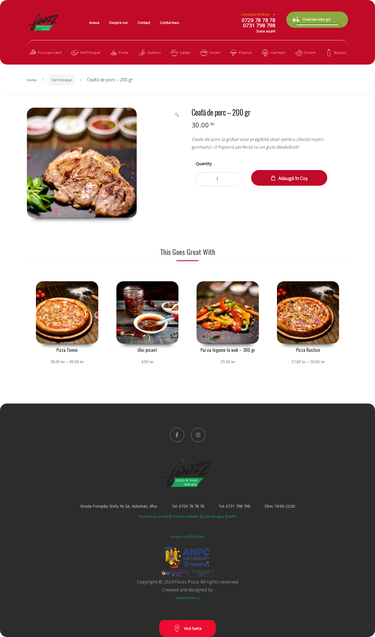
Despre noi (118, 22)
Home (32, 79)
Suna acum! (265, 31)
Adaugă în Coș (293, 178)
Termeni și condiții (154, 516)
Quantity (204, 163)
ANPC (232, 516)
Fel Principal (62, 79)
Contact (144, 22)
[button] (176, 114)
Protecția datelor (185, 516)
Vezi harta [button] (192, 628)
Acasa (94, 22)
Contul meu (169, 22)
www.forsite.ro (187, 597)
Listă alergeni (213, 516)
